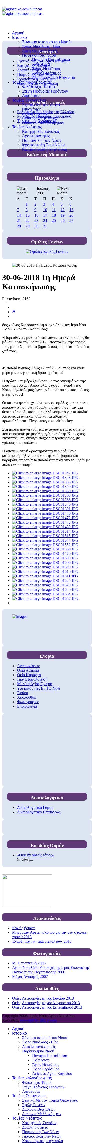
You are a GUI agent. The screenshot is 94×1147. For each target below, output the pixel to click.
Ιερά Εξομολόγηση (32, 679)
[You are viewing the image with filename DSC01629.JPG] (45, 585)
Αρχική (18, 33)
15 (28, 215)
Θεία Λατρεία (28, 670)
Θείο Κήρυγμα (29, 675)
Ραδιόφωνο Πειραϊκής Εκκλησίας (44, 116)
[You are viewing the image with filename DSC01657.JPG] (45, 598)
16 (36, 215)
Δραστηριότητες (36, 136)
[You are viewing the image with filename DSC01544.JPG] (45, 540)
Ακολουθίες (26, 697)
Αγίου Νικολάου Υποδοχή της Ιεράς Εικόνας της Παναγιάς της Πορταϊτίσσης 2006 (50, 969)
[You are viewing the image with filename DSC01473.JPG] (45, 522)
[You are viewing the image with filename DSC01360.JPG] (45, 491)
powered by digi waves (38, 1020)
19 (63, 215)
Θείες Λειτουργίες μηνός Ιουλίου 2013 (43, 998)
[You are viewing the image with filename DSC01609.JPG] (45, 567)
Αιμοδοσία (31, 96)
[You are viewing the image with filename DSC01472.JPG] (45, 518)
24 (45, 220)
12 (63, 210)
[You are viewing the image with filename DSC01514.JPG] (45, 531)
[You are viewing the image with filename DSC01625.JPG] (45, 580)
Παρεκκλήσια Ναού (39, 55)
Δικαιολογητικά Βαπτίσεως (38, 812)
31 (45, 226)
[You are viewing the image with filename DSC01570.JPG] (45, 553)
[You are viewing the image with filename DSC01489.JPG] (45, 527)
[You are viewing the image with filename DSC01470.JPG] (45, 513)
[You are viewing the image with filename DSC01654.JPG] (45, 594)
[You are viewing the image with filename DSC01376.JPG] (45, 504)
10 (45, 210)
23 (36, 220)
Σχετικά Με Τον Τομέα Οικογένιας (41, 107)
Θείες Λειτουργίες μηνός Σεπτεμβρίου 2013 (47, 1007)
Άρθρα (22, 693)
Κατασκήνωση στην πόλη (44, 149)
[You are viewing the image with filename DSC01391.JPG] (45, 509)
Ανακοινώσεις (28, 666)
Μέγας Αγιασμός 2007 (30, 976)
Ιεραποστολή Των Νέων (43, 145)
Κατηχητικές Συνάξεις (41, 131)
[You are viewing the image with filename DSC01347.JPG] (45, 473)
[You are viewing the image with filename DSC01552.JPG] (45, 545)
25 (54, 220)
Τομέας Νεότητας (27, 127)
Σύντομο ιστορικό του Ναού (46, 42)
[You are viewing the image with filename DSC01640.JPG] (45, 589)
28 (19, 226)
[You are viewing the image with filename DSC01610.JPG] (45, 571)
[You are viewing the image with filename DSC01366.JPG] (45, 500)
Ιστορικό (19, 37)
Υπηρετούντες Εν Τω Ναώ (38, 688)
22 (28, 220)
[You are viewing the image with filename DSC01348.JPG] (45, 477)
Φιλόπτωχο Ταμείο (38, 87)
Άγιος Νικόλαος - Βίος (41, 46)
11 (54, 210)
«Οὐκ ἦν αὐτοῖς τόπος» (35, 855)
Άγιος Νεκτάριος (46, 69)
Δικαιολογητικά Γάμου (35, 807)
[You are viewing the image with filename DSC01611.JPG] (45, 576)
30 (36, 226)
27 (71, 220)
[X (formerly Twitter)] (14, 312)
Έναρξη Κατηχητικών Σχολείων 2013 (42, 941)
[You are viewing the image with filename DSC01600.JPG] (45, 558)
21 (19, 220)
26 (63, 220)
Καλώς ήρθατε (23, 928)
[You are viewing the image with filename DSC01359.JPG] (45, 486)
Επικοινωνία (27, 706)
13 (71, 210)
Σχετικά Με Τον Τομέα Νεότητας (43, 61)
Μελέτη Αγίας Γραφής (34, 684)
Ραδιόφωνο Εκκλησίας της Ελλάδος (45, 112)
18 (54, 215)
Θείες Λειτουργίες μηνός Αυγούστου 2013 (46, 1003)
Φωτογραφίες (28, 702)
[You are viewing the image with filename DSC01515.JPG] (45, 536)
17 (45, 215)
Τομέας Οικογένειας (29, 100)
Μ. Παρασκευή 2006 (29, 963)
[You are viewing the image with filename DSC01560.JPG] (45, 549)
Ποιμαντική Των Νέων (41, 140)
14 (19, 215)
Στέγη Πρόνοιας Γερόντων (45, 91)
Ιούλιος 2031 (43, 190)
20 (71, 215)
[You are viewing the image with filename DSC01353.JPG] (45, 482)
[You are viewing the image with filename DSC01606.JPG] (45, 562)
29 (28, 226)
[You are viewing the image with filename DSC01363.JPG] (45, 495)
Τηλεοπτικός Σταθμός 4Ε (37, 121)
